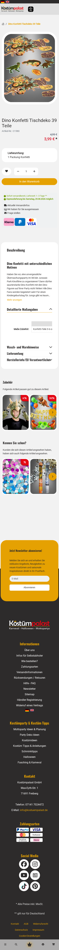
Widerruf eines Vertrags (29, 705)
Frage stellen (13, 213)
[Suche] (16, 945)
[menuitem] (2, 1)
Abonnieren (29, 587)
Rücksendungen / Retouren (29, 677)
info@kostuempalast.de (34, 810)
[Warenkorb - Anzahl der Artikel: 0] (53, 945)
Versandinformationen (29, 672)
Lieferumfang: (16, 153)
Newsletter (29, 688)
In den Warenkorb (29, 181)
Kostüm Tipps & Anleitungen (29, 745)
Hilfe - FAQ (29, 683)
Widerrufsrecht (40, 924)
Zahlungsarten (29, 666)
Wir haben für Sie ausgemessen (23, 209)
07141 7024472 (34, 804)
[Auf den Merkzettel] (6, 171)
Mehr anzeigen (14, 300)
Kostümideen (29, 740)
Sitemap (29, 694)
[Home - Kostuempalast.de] (30, 625)
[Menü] (5, 945)
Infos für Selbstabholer (29, 655)
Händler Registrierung (29, 699)
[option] (29, 68)
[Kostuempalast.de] (13, 9)
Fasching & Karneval (29, 762)
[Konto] (43, 945)
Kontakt (15, 924)
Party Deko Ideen (29, 734)
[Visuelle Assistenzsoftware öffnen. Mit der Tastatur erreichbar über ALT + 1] (28, 9)
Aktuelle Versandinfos (18, 205)
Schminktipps (30, 751)
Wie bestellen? (29, 661)
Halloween (29, 756)
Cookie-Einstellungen (29, 936)
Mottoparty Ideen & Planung (29, 729)
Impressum (38, 930)
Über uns (29, 650)
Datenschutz (21, 930)
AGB (26, 924)
